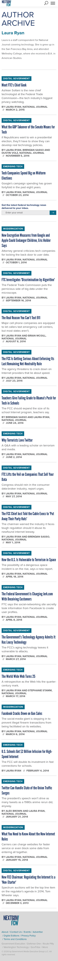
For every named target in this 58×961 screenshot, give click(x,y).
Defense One (34, 943)
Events (27, 932)
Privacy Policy (28, 935)
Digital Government (16, 78)
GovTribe (35, 947)
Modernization (13, 228)
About (5, 932)
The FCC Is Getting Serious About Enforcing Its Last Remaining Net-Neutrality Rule (28, 361)
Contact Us (16, 932)
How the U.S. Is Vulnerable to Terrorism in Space (29, 559)
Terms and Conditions (15, 939)
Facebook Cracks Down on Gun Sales (22, 713)
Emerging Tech (13, 166)
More (45, 947)
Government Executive (13, 943)
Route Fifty (48, 943)
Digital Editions (11, 935)
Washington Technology (16, 947)
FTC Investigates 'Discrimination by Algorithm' (28, 279)
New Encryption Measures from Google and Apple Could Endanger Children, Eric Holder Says (26, 240)
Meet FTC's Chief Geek (14, 85)
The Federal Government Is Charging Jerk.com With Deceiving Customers (27, 596)
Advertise (38, 932)
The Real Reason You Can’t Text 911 (21, 317)
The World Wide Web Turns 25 (18, 676)
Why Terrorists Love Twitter (17, 440)
